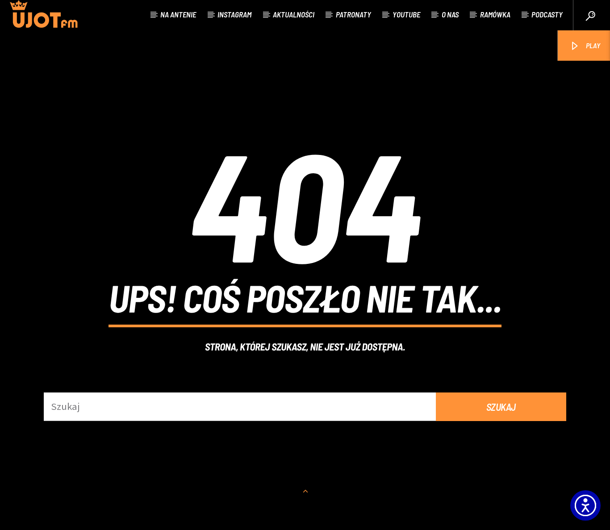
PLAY (592, 45)
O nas (450, 14)
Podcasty (547, 14)
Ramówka (495, 14)
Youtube (406, 14)
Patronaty (353, 14)
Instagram (234, 14)
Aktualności (293, 14)
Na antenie (178, 14)
